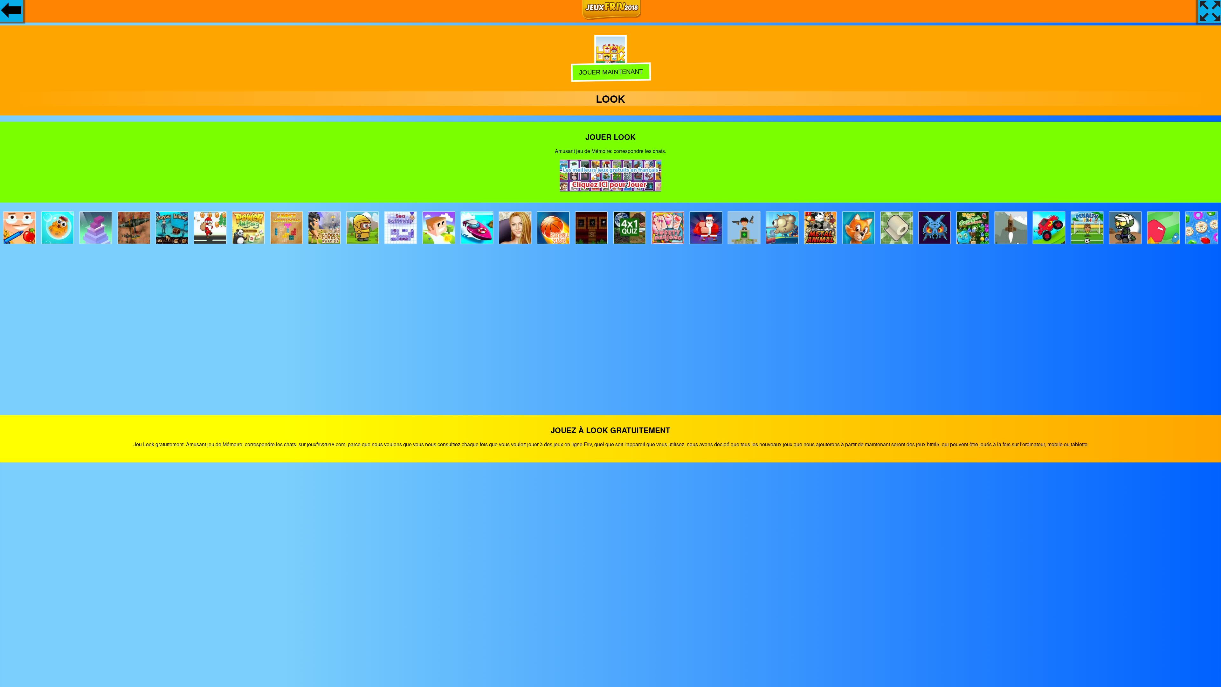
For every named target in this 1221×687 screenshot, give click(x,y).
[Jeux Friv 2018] (611, 18)
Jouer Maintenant (611, 72)
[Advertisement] (610, 323)
